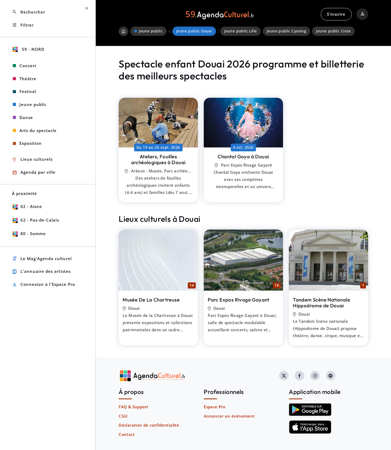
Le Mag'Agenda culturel (42, 259)
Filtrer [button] (23, 25)
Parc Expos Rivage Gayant (238, 299)
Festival (27, 91)
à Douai (158, 159)
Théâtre (27, 78)
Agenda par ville (34, 172)
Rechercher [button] (28, 12)
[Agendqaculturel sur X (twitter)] (284, 375)
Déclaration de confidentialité (149, 425)
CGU (123, 416)
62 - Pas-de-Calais (39, 220)
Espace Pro (214, 406)
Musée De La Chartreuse (151, 299)
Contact (127, 434)
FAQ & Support (133, 406)
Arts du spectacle (38, 130)
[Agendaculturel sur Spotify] (330, 375)
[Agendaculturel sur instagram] (315, 375)
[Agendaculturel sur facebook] (299, 375)
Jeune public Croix (333, 31)
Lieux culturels (32, 159)
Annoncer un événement (229, 416)
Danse (26, 117)
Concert (27, 65)
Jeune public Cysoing (286, 31)
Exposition (30, 143)
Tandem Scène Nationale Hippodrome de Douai (321, 302)
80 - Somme (33, 233)
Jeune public (33, 104)
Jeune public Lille (240, 31)
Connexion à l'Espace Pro (43, 285)
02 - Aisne (31, 206)
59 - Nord (32, 49)
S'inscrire (336, 14)
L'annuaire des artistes (41, 272)
